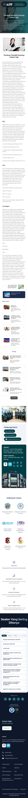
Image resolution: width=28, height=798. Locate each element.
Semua (4, 635)
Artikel (4, 767)
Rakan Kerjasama (6, 771)
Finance (15, 635)
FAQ (15, 771)
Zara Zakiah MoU (18, 775)
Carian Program (6, 775)
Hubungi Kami (18, 778)
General (9, 635)
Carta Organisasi (18, 764)
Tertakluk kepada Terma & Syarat (9, 789)
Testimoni (16, 767)
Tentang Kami (5, 764)
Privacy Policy (23, 789)
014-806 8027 (15, 263)
